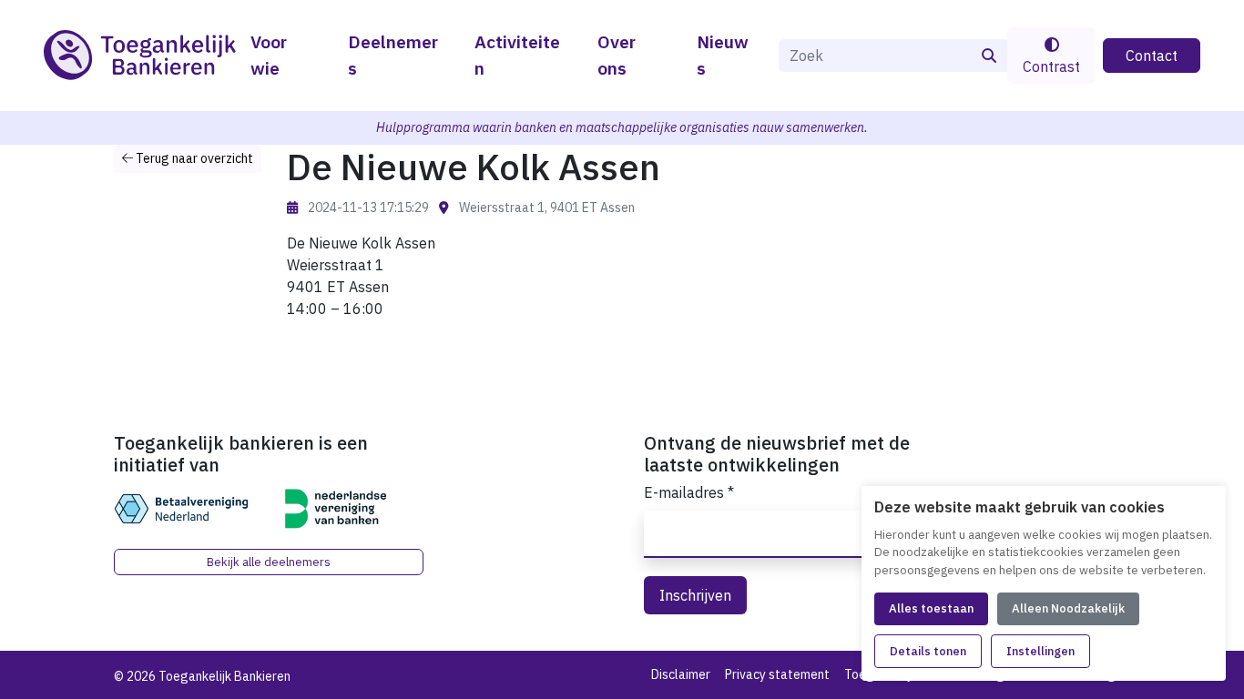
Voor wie (268, 54)
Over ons (616, 54)
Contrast (1051, 66)
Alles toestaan (931, 608)
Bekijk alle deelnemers (269, 562)
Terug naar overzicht (193, 158)
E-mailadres (689, 492)
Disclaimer (680, 674)
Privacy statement (777, 674)
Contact (1152, 55)
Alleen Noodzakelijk (1068, 608)
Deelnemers (393, 54)
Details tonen (928, 651)
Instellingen (1040, 651)
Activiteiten (517, 54)
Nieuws (723, 54)
